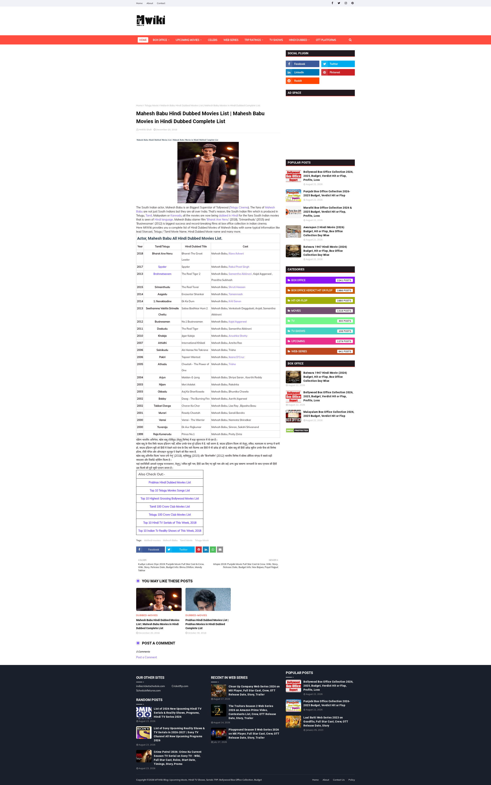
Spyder (162, 266)
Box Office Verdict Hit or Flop (317, 290)
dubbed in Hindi (228, 215)
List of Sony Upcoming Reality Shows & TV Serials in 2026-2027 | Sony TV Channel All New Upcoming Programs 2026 (179, 734)
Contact (161, 3)
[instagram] (345, 3)
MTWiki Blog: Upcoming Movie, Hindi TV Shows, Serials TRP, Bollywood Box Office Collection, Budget (208, 779)
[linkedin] (302, 72)
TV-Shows (317, 330)
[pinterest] (352, 3)
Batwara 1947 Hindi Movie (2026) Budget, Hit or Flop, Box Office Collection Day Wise (325, 250)
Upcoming (317, 341)
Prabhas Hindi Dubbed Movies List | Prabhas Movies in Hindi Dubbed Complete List (207, 624)
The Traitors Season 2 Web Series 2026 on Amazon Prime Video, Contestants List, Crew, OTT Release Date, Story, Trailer (252, 712)
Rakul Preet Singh (239, 266)
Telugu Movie (152, 105)
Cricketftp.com (180, 686)
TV (317, 320)
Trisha (232, 364)
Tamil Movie (186, 540)
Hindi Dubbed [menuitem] (298, 39)
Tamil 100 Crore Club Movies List (170, 506)
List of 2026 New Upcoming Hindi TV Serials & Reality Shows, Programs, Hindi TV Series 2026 (177, 712)
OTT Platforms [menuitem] (326, 39)
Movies (317, 310)
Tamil (149, 215)
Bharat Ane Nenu (217, 219)
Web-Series (317, 351)
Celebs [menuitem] (212, 39)
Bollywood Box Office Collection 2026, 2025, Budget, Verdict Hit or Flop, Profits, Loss (328, 175)
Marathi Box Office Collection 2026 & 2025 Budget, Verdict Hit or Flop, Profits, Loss (327, 211)
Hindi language (164, 219)
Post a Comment (146, 657)
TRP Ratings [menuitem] (253, 39)
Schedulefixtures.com (148, 690)
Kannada (176, 215)
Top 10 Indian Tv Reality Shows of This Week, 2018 (169, 530)
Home (139, 3)
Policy (351, 779)
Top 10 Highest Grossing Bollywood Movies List (170, 498)
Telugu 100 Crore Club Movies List (170, 514)
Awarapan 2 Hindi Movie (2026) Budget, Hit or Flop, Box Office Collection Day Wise (323, 231)
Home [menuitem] (143, 39)
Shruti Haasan (237, 287)
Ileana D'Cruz (236, 357)
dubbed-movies (152, 540)
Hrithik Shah (145, 129)
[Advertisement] (208, 77)
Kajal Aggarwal (238, 321)
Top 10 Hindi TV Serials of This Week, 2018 (169, 522)
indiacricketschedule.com (150, 686)
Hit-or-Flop (317, 300)
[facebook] (332, 3)
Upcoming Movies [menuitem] (187, 39)
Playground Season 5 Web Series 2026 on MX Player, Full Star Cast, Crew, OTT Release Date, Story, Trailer (254, 733)
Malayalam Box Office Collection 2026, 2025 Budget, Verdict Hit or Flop (328, 413)
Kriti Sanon (235, 301)
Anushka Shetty (238, 335)
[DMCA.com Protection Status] (297, 432)
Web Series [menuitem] (230, 39)
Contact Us (339, 779)
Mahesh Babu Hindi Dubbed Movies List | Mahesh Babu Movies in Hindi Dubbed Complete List (157, 624)
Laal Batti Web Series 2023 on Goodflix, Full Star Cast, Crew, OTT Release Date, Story (325, 721)
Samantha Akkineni (240, 273)
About (150, 3)
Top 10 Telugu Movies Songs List (170, 490)
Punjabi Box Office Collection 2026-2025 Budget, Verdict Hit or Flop (326, 193)
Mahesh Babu (170, 540)
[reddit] (302, 80)
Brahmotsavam (162, 273)
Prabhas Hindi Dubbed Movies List (170, 482)
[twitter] (339, 3)
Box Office (317, 280)
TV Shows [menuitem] (276, 39)
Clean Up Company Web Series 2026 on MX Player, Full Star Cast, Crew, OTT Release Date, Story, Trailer (254, 690)
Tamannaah (236, 294)
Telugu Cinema (239, 207)
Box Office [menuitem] (160, 39)
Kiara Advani (236, 253)
